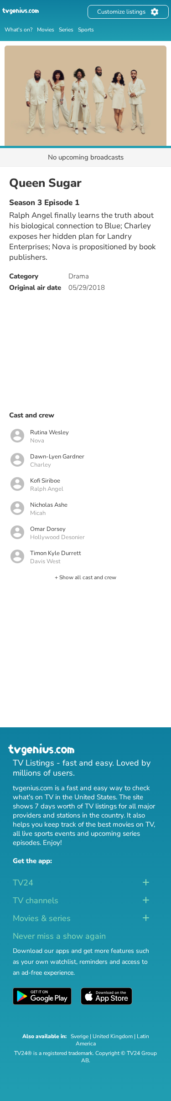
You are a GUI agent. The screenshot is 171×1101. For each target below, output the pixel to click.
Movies (45, 29)
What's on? (18, 29)
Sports (86, 29)
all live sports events (44, 833)
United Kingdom (113, 1036)
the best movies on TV (120, 824)
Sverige (79, 1036)
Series (66, 29)
